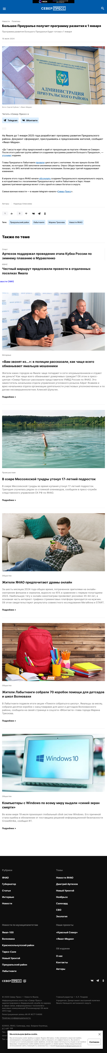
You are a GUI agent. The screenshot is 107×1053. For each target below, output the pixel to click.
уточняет (7, 155)
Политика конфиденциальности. (16, 1018)
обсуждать (45, 178)
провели (40, 162)
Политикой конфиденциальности (68, 1046)
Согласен (94, 1042)
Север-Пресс (64, 191)
